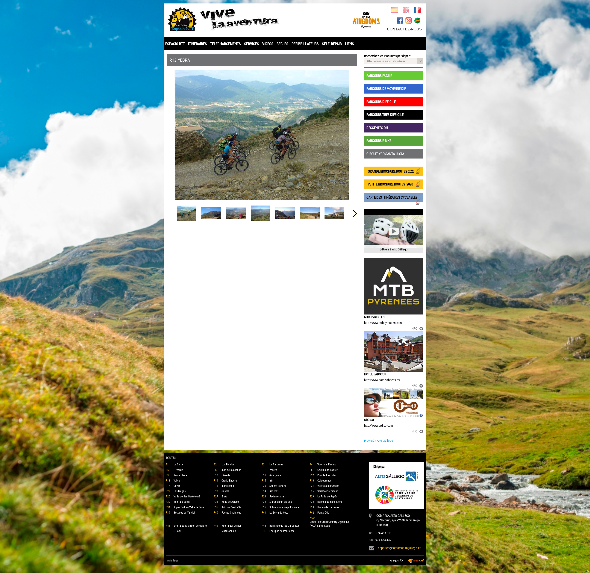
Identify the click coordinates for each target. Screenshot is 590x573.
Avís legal (173, 560)
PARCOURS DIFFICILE (381, 101)
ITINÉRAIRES (197, 43)
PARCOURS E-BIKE (378, 140)
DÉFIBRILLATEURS (305, 43)
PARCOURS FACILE (379, 75)
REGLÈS (282, 43)
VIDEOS (267, 43)
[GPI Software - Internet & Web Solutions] (416, 560)
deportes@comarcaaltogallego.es (399, 548)
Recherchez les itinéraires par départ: (387, 56)
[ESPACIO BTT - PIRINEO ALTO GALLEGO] (229, 19)
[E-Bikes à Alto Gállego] (393, 231)
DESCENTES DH (377, 127)
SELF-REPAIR (332, 43)
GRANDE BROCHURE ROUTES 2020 (390, 171)
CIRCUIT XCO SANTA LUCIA (385, 153)
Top (2, 567)
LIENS (349, 43)
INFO (414, 328)
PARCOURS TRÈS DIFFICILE (385, 114)
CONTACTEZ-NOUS (404, 29)
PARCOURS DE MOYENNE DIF (386, 88)
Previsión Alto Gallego (378, 440)
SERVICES (251, 43)
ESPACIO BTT (175, 43)
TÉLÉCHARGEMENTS (225, 43)
